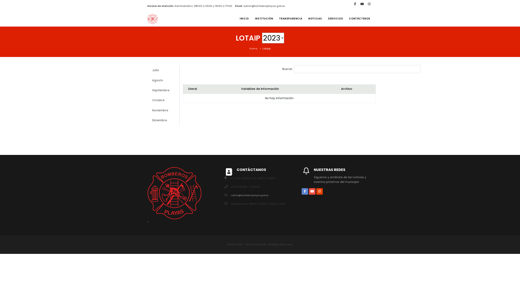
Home (253, 48)
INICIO (244, 18)
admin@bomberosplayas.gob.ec (250, 195)
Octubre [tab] (158, 100)
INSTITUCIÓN (264, 18)
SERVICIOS (335, 18)
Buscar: (287, 69)
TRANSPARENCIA (290, 18)
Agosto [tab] (157, 80)
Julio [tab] (155, 70)
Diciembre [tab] (159, 120)
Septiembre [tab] (160, 90)
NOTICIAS (315, 18)
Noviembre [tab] (160, 110)
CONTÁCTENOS (359, 18)
